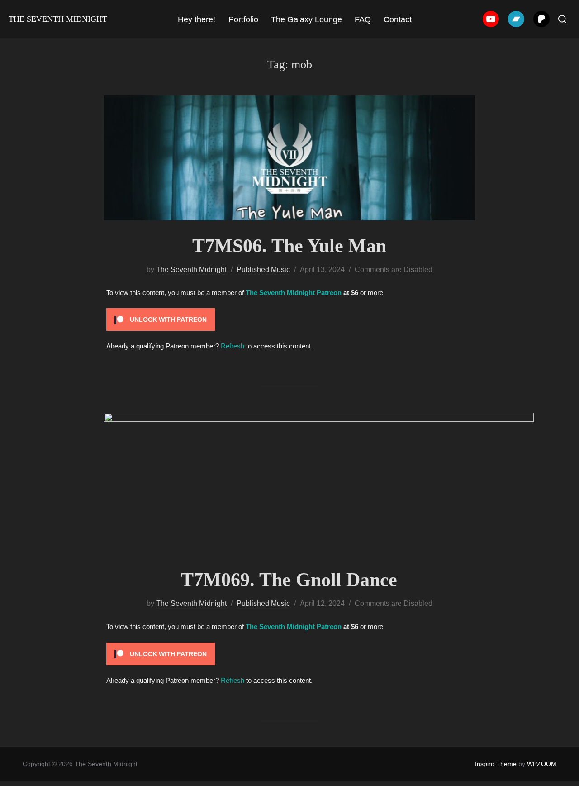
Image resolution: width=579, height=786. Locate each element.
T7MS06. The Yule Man (289, 245)
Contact (398, 19)
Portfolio (243, 19)
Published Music (263, 269)
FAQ (363, 19)
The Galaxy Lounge (306, 19)
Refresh (232, 346)
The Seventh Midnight (58, 19)
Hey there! (196, 19)
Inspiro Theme (496, 763)
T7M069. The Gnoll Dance (289, 579)
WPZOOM (541, 763)
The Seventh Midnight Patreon (294, 292)
